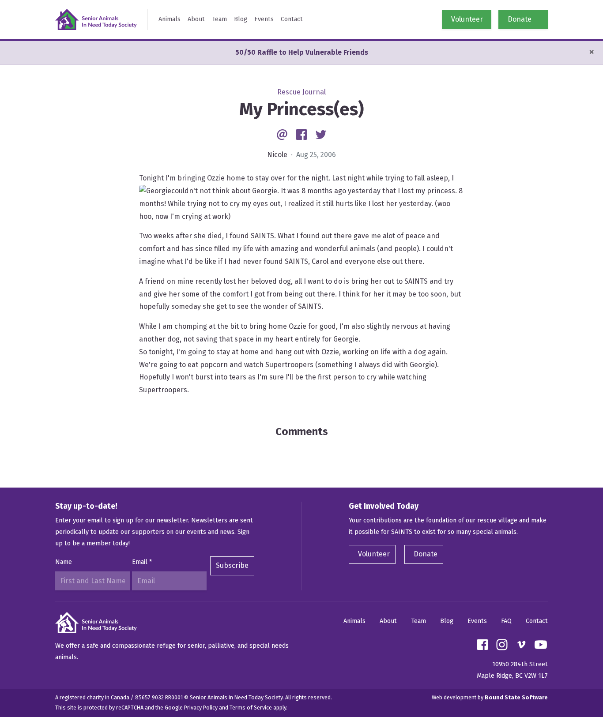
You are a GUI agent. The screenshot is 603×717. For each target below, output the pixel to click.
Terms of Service (251, 707)
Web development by (490, 697)
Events (264, 19)
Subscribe (232, 565)
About (196, 19)
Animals (169, 19)
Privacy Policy (201, 707)
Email (142, 562)
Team (219, 19)
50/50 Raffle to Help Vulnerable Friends (301, 52)
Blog (240, 19)
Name (63, 562)
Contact (292, 19)
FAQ (506, 621)
